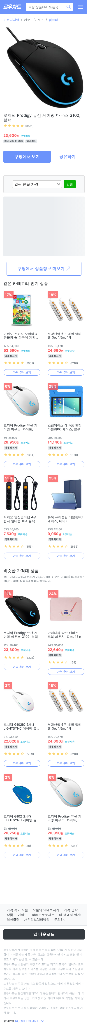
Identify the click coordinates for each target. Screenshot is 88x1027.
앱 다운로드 (44, 934)
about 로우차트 (43, 915)
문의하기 (60, 919)
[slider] (13, 125)
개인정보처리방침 (36, 919)
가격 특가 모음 (17, 910)
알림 (70, 184)
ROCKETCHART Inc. (30, 1021)
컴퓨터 (53, 20)
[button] (80, 7)
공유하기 (67, 156)
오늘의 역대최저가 (46, 910)
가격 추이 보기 (22, 372)
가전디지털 (11, 20)
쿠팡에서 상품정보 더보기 (42, 268)
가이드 (22, 915)
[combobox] (37, 184)
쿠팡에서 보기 (27, 156)
